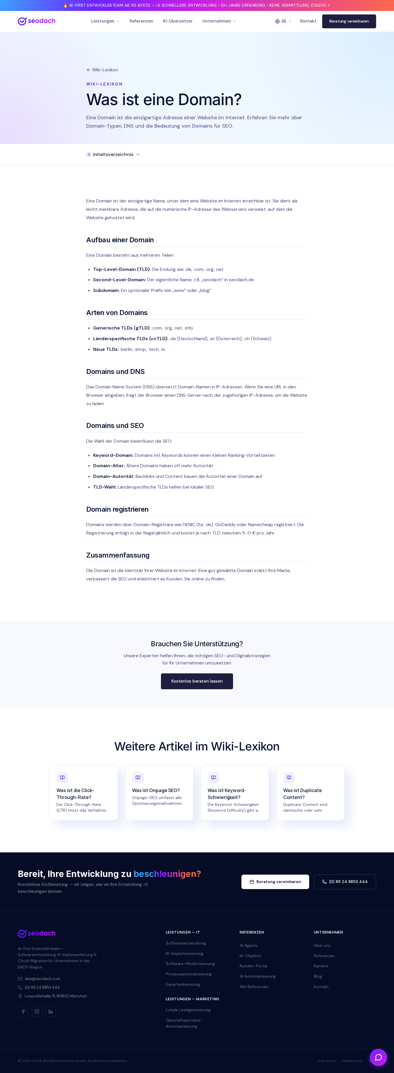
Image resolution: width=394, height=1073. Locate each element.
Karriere (321, 965)
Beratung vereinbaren (349, 21)
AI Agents (249, 945)
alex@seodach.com (42, 978)
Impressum (327, 1061)
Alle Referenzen (254, 986)
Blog (318, 976)
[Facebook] (23, 1011)
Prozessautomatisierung (189, 974)
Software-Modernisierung (190, 963)
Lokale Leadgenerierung (188, 1009)
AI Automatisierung (258, 976)
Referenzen (141, 21)
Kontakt (308, 21)
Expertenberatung (183, 984)
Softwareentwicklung (186, 943)
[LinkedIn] (51, 1011)
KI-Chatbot (250, 955)
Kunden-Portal (253, 965)
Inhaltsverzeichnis (113, 154)
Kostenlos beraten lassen (196, 681)
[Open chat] (378, 1057)
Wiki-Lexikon (105, 70)
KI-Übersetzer (178, 21)
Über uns (322, 945)
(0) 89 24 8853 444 (348, 881)
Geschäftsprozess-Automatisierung (184, 1023)
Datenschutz (352, 1061)
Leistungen (103, 21)
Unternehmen (216, 21)
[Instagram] (37, 1011)
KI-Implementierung (184, 953)
